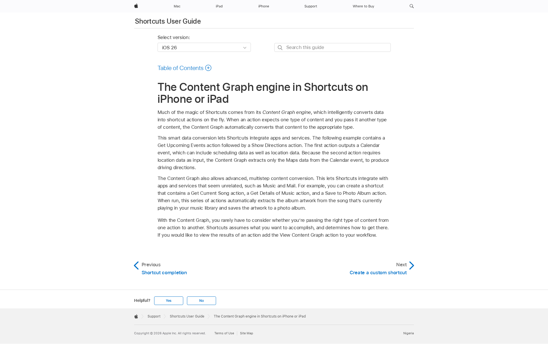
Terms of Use (224, 333)
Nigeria (408, 333)
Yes (169, 301)
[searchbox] (332, 47)
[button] (411, 6)
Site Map (246, 333)
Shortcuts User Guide (168, 21)
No (201, 301)
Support (154, 316)
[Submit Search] (280, 48)
